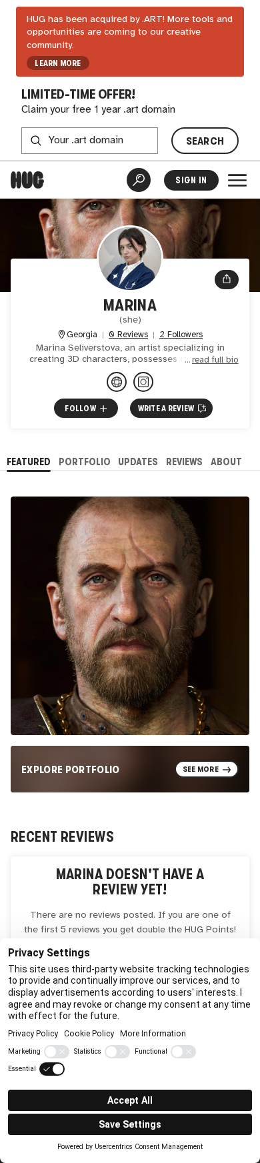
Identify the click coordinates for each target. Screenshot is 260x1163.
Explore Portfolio (70, 769)
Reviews (184, 461)
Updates (138, 461)
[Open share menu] (227, 280)
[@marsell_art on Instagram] (143, 382)
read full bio (215, 360)
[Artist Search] (139, 180)
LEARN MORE (58, 63)
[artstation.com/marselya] (117, 382)
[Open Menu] (237, 180)
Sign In (191, 180)
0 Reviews (128, 335)
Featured (29, 461)
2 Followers (181, 335)
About (226, 461)
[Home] (27, 180)
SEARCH (205, 141)
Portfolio (85, 461)
